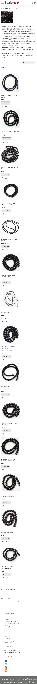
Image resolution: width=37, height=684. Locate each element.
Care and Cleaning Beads (12, 623)
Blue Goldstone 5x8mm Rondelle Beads (8, 567)
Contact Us (8, 646)
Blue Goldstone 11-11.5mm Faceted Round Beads (9, 531)
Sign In (7, 635)
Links (6, 625)
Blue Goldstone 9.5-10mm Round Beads (9, 347)
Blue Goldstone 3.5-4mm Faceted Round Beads (9, 204)
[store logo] (12, 2)
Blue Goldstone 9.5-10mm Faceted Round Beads (9, 495)
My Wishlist (8, 638)
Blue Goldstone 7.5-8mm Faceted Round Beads (8, 460)
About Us (7, 618)
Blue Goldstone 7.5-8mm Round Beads (9, 275)
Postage (7, 619)
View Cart (7, 636)
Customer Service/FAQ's (11, 621)
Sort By (20, 62)
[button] (2, 105)
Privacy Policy (8, 627)
